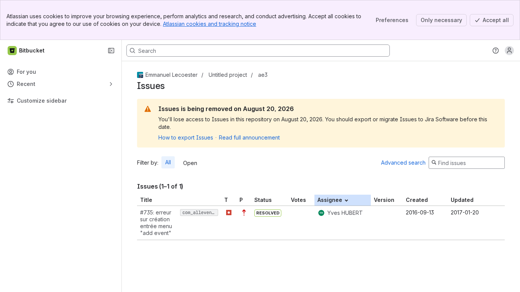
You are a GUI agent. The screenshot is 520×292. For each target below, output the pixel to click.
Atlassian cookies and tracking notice (209, 24)
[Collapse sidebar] (111, 50)
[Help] (496, 50)
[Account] (509, 50)
